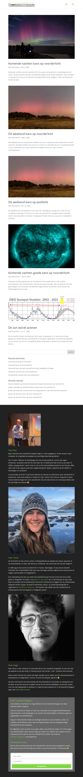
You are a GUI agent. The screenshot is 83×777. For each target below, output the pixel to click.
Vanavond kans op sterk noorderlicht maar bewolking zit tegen (31, 368)
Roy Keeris (16, 67)
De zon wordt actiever (22, 328)
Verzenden (41, 766)
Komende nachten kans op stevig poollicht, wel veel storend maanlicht (41, 390)
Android (26, 690)
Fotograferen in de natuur (39, 580)
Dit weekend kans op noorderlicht (30, 134)
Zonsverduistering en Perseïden (19, 362)
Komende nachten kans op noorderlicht (34, 63)
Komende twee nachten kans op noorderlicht (39, 387)
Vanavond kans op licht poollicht (20, 365)
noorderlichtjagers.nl (18, 737)
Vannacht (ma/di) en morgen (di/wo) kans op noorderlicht (43, 384)
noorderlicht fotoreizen (26, 587)
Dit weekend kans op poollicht (28, 202)
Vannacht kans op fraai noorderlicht (29, 394)
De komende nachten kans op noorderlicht (23, 375)
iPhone (18, 690)
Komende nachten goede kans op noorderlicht (39, 273)
